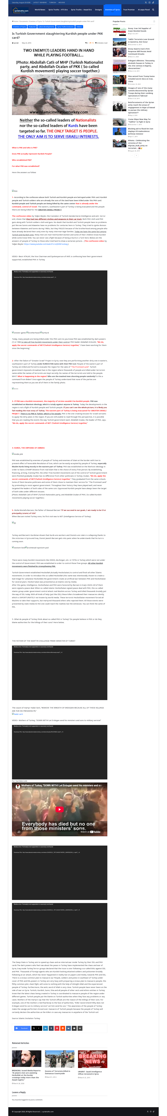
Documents (24, 21)
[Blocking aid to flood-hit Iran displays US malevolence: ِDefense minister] (119, 131)
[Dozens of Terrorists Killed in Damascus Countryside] (59, 1058)
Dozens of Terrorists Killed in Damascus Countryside (57, 1072)
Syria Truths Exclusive (65, 27)
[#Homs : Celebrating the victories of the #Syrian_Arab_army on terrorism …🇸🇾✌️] (119, 143)
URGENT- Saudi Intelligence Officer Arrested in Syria (90, 1072)
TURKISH (52, 2)
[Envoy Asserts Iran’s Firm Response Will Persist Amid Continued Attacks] (119, 52)
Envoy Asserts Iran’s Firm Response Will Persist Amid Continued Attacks (139, 51)
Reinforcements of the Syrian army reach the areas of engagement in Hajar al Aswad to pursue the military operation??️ (141, 107)
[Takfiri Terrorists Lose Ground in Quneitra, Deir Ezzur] (119, 42)
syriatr (16, 43)
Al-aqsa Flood (144, 9)
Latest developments (46, 27)
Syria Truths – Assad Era (81, 9)
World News (40, 9)
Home (15, 21)
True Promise (129, 9)
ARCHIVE (61, 2)
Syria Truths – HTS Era (58, 9)
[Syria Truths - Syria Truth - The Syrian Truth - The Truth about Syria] (20, 10)
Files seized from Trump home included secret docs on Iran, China (141, 79)
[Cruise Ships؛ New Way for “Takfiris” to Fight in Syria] (119, 122)
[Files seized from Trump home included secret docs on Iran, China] (119, 79)
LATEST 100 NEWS (40, 2)
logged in (24, 1100)
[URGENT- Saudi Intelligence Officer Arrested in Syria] (92, 1059)
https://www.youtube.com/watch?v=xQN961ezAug (46, 244)
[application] (59, 297)
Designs (98, 9)
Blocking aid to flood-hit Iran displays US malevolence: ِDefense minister (140, 131)
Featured (32, 27)
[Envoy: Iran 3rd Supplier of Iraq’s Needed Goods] (119, 31)
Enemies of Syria (112, 9)
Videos (79, 27)
